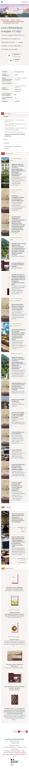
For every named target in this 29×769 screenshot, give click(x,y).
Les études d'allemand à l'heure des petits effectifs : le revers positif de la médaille (18, 467)
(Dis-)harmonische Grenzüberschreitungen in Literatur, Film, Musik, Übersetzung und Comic (14, 614)
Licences (18, 20)
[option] (14, 172)
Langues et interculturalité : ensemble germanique (13, 21)
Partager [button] (15, 731)
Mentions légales (15, 750)
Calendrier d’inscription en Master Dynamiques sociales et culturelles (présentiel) (18, 415)
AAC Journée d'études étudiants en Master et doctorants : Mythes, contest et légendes (18, 307)
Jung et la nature (14, 639)
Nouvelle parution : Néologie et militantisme (14, 665)
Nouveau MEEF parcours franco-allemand (18, 433)
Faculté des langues (16, 56)
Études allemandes (5, 20)
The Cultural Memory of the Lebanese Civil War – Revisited (18, 265)
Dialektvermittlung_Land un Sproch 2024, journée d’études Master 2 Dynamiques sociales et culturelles (18, 386)
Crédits (23, 750)
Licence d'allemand (17, 450)
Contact (25, 2)
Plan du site (7, 750)
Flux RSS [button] (23, 731)
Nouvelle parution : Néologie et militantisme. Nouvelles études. (14, 588)
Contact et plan (15, 743)
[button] (19, 732)
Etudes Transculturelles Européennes (18, 400)
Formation (13, 20)
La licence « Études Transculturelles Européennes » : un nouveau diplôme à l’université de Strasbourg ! (17, 486)
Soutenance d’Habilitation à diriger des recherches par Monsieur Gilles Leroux (18, 198)
